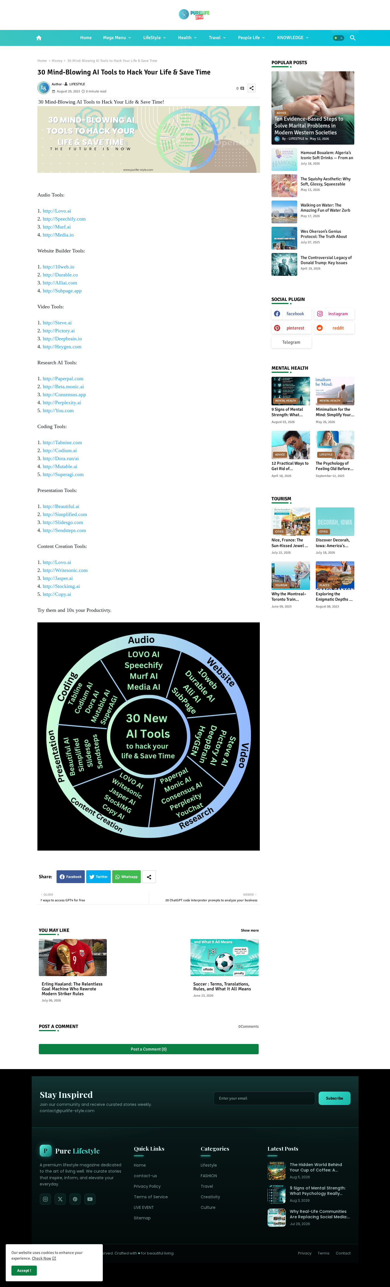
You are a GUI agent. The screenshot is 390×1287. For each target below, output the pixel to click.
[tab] (86, 38)
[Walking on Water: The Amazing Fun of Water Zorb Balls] (284, 212)
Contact (343, 1253)
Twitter (102, 877)
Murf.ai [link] (57, 227)
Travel (215, 38)
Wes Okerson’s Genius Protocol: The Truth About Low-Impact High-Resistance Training (327, 239)
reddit (338, 328)
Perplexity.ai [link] (62, 402)
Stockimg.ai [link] (61, 586)
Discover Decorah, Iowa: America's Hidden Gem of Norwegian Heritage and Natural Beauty (334, 543)
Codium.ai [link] (60, 450)
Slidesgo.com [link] (63, 522)
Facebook (74, 877)
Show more (250, 930)
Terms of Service (151, 1197)
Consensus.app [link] (64, 394)
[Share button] (149, 876)
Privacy (304, 1253)
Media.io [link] (58, 235)
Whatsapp (129, 877)
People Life (249, 38)
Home (86, 38)
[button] (338, 38)
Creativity (210, 1197)
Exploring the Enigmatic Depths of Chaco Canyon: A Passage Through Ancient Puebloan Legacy (334, 596)
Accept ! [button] (24, 1270)
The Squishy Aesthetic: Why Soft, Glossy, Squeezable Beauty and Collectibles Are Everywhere (326, 186)
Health (185, 38)
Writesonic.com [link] (65, 570)
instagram (338, 314)
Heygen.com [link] (62, 346)
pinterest (295, 328)
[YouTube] (90, 1199)
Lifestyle (209, 1165)
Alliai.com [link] (60, 283)
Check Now (41, 1258)
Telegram (291, 342)
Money (57, 60)
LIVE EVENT (144, 1207)
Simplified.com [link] (65, 514)
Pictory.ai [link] (59, 330)
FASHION (209, 1176)
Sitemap (142, 1218)
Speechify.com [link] (64, 219)
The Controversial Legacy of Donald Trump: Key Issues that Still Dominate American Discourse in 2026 (327, 265)
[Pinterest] (75, 1199)
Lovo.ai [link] (57, 211)
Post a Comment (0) (149, 1049)
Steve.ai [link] (57, 322)
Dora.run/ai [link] (61, 458)
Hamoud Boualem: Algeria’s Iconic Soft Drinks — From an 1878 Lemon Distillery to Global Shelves (327, 160)
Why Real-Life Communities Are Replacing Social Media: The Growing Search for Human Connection (318, 1214)
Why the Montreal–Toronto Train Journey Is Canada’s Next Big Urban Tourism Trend (290, 596)
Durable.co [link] (60, 275)
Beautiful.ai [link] (61, 506)
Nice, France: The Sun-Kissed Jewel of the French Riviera (290, 543)
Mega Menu (114, 38)
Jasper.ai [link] (58, 578)
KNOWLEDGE (290, 38)
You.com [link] (58, 410)
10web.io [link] (58, 267)
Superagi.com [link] (63, 474)
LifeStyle (152, 38)
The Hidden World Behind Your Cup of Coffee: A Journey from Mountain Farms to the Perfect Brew (317, 1167)
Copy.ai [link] (57, 594)
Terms (323, 1253)
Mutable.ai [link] (60, 466)
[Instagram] (45, 1199)
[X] (60, 1199)
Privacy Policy (147, 1186)
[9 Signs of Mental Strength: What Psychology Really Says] (277, 1194)
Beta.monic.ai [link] (63, 386)
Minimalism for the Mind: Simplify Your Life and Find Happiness (333, 412)
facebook (295, 314)
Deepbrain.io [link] (62, 338)
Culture (208, 1207)
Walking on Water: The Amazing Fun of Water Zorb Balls (325, 210)
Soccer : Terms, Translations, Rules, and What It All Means (222, 986)
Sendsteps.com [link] (64, 530)
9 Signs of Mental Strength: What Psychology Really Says (288, 412)
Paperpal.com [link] (63, 378)
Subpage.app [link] (62, 291)
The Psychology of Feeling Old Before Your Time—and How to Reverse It (334, 466)
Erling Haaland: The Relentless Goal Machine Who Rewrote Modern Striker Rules (72, 989)
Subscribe (334, 1098)
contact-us (145, 1176)
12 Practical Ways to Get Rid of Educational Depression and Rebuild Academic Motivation (290, 466)
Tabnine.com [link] (62, 442)
